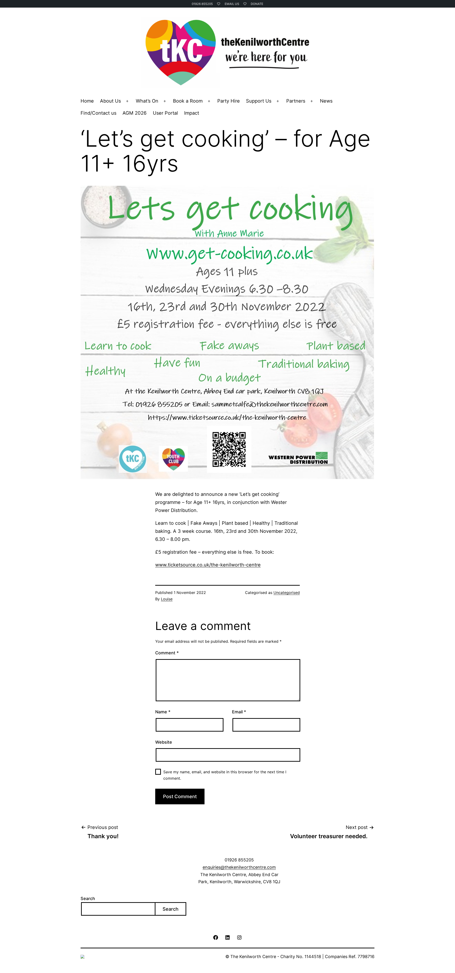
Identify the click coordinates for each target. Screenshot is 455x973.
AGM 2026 (134, 113)
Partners (295, 101)
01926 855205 (202, 4)
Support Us (258, 101)
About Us (110, 101)
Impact (191, 113)
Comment (167, 652)
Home (87, 101)
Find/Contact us (98, 113)
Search (88, 898)
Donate (257, 4)
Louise (167, 599)
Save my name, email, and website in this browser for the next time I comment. (224, 775)
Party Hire (228, 101)
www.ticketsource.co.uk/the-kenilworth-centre (208, 565)
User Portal (165, 113)
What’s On (147, 101)
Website (163, 742)
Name (162, 711)
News (326, 101)
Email (239, 711)
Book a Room (188, 101)
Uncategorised (286, 592)
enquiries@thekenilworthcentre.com (239, 867)
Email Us (232, 4)
